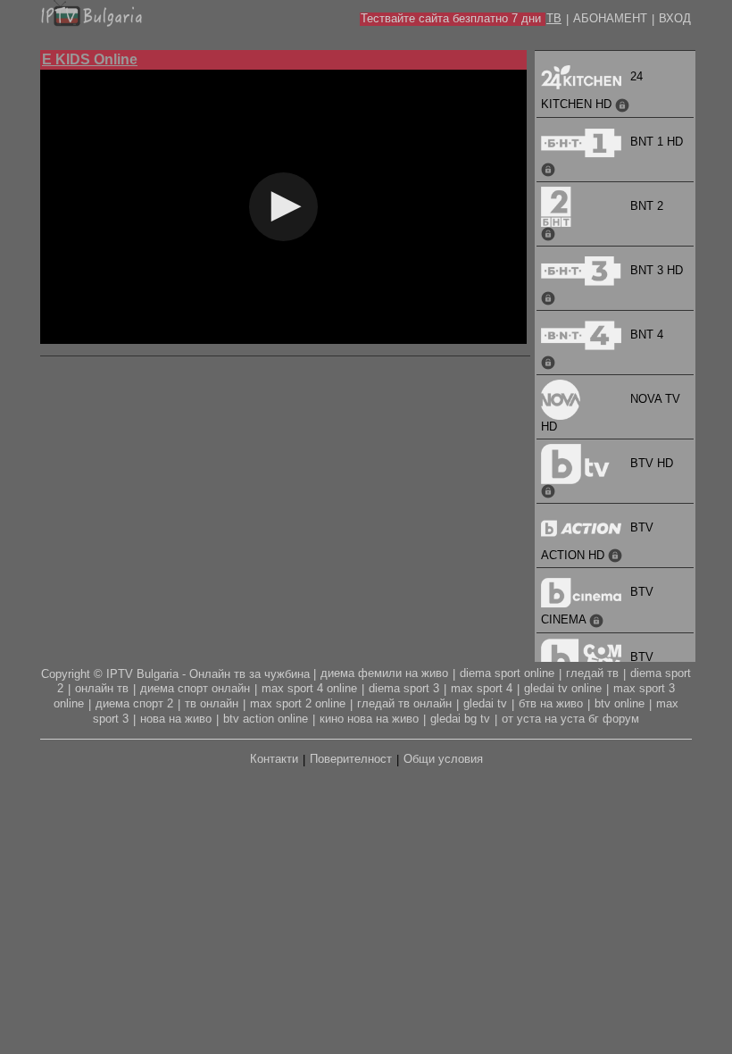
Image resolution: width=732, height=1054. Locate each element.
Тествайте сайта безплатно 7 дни (451, 18)
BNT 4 (646, 334)
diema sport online (507, 673)
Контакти (274, 758)
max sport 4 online (309, 688)
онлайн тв (102, 688)
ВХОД (675, 18)
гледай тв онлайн (404, 703)
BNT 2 (646, 206)
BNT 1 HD (656, 141)
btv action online (265, 718)
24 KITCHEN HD (592, 90)
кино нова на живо (369, 718)
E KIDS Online (89, 59)
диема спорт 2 (134, 703)
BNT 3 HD (656, 270)
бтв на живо (551, 703)
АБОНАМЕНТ (610, 18)
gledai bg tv (460, 718)
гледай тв (592, 673)
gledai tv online (563, 688)
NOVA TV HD (610, 412)
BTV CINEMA (597, 605)
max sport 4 (481, 688)
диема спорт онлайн (195, 688)
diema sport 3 (404, 688)
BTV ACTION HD (597, 541)
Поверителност (351, 758)
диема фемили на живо (384, 673)
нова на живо (176, 718)
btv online (620, 703)
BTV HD (651, 463)
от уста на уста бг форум (570, 718)
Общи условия (443, 758)
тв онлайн (211, 703)
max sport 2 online (297, 703)
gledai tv (485, 703)
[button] (283, 206)
